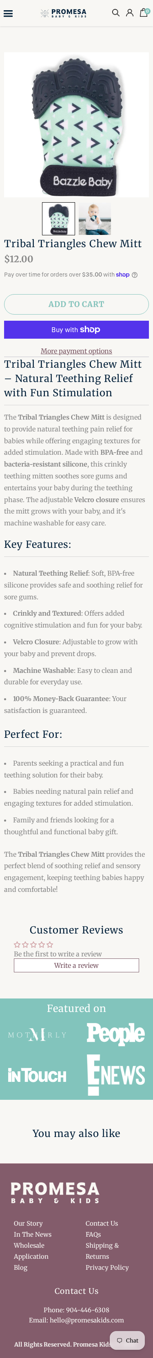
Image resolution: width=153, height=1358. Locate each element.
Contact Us (102, 1223)
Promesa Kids (92, 1344)
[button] (58, 218)
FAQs (93, 1234)
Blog (20, 1267)
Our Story (28, 1223)
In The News (32, 1234)
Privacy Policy (107, 1267)
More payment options (76, 351)
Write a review (76, 965)
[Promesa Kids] (64, 13)
